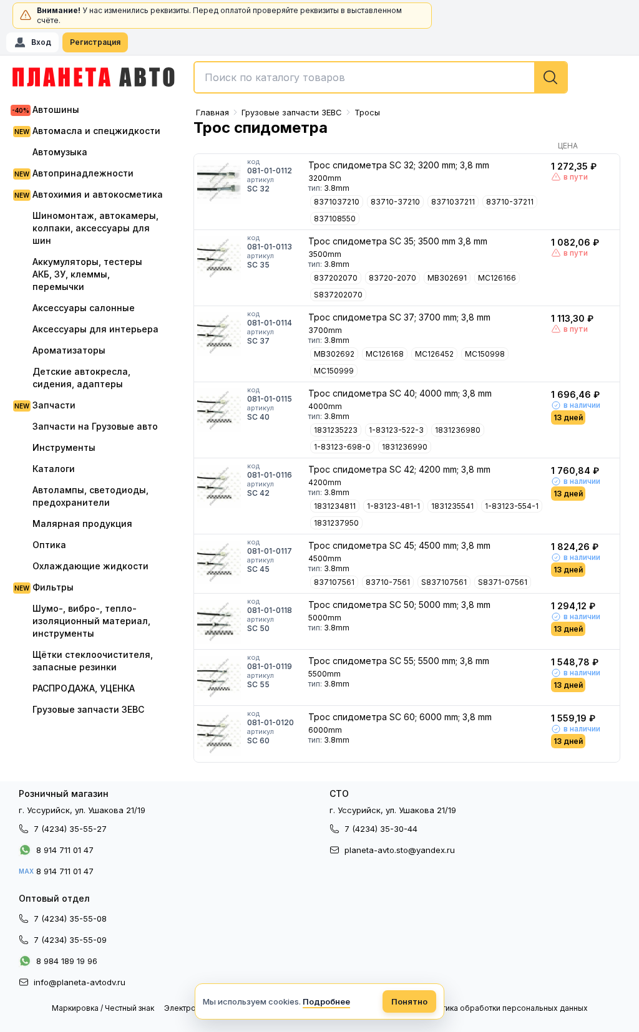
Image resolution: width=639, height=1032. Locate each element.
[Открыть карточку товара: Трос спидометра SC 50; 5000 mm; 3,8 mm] (219, 622)
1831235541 (452, 506)
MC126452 (434, 354)
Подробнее (326, 1001)
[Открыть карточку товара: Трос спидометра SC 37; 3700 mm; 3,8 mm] (219, 334)
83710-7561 (388, 582)
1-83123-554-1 (512, 506)
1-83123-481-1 (393, 506)
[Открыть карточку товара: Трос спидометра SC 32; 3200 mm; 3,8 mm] (219, 182)
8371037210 (336, 201)
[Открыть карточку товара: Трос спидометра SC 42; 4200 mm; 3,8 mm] (219, 486)
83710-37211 (510, 201)
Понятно (409, 1001)
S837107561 (444, 582)
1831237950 (336, 523)
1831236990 (404, 446)
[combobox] (381, 77)
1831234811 (335, 506)
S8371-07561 (502, 582)
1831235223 (336, 430)
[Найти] (550, 77)
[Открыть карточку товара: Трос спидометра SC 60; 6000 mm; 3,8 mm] (219, 734)
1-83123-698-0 (342, 446)
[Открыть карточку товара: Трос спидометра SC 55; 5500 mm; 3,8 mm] (219, 678)
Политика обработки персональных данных (505, 1008)
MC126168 (385, 354)
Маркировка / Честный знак (103, 1008)
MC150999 (334, 370)
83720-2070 (392, 277)
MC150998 (485, 354)
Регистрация (95, 42)
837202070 (336, 277)
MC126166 (497, 277)
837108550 (335, 218)
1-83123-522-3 (396, 430)
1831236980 (457, 430)
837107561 (334, 582)
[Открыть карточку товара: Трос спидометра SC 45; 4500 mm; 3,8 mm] (219, 562)
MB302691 (447, 277)
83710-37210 (395, 201)
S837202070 (338, 294)
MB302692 (334, 354)
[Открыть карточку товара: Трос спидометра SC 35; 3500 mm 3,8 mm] (219, 258)
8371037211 (453, 201)
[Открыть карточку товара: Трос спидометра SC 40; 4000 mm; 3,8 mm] (219, 410)
